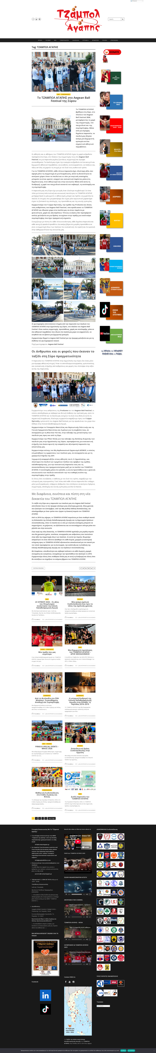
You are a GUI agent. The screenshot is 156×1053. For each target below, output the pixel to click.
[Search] (122, 19)
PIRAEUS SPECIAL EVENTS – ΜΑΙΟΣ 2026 (47, 747)
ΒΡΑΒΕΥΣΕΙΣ (95, 40)
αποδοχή (123, 1050)
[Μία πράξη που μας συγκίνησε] (47, 636)
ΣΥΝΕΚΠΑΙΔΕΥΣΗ (64, 40)
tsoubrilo (37, 619)
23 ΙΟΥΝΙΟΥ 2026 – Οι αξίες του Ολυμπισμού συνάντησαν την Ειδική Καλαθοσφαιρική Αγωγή (47, 605)
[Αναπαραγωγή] (66, 894)
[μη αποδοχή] (154, 1050)
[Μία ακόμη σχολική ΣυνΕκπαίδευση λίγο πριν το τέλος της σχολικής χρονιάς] (80, 586)
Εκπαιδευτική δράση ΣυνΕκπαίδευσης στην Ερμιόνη (80, 750)
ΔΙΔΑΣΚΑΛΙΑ (75, 40)
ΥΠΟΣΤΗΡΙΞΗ (49, 649)
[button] (78, 888)
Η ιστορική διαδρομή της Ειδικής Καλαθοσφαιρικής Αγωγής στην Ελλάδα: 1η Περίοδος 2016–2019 (80, 701)
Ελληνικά (100, 1006)
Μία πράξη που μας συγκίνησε (47, 653)
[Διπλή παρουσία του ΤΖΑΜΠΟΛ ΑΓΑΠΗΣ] (80, 781)
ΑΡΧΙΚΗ (40, 40)
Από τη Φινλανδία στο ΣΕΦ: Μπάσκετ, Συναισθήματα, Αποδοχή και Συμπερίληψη (47, 700)
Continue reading (38, 568)
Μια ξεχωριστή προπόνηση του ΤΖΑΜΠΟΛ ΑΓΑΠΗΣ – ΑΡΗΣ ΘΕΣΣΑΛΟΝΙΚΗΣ (80, 652)
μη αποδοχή (131, 1050)
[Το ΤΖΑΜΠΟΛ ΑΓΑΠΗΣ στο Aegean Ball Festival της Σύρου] (63, 72)
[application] (78, 888)
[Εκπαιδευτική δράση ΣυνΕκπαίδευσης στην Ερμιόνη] (80, 733)
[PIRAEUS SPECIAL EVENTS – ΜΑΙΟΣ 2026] (47, 730)
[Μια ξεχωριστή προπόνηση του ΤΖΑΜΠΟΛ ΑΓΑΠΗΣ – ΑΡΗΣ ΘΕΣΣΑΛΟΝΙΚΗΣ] (80, 634)
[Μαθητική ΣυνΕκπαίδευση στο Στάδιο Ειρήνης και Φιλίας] (47, 777)
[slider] (77, 894)
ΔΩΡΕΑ (42, 649)
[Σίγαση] (87, 894)
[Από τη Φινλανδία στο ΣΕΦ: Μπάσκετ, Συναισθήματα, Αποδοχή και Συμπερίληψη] (47, 682)
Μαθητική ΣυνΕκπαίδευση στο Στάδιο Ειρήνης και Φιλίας (47, 795)
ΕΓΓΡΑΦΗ (85, 40)
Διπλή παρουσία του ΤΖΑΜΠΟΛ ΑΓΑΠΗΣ (80, 797)
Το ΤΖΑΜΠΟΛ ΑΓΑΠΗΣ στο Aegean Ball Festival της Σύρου (63, 99)
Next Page (52, 818)
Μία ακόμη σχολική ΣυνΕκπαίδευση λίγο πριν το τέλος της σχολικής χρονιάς (80, 604)
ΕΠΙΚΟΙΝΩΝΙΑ (114, 40)
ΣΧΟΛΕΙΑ (104, 40)
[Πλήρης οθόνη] (90, 894)
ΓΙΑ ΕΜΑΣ (48, 40)
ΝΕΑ (55, 40)
